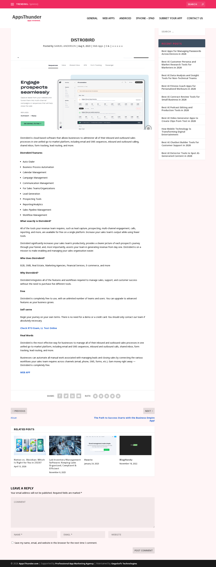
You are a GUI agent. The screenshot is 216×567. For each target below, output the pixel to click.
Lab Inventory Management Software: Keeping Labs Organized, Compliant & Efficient (65, 464)
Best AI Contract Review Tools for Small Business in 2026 (181, 98)
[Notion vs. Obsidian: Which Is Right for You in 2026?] (30, 445)
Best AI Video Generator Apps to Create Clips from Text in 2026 (180, 119)
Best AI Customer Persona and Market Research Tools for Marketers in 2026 (179, 64)
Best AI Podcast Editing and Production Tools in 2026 (177, 109)
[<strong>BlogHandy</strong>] (136, 445)
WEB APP (25, 372)
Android (125, 18)
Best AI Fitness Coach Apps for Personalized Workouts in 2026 (179, 87)
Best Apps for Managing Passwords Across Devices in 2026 (181, 52)
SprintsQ (33, 4)
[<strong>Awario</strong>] (100, 445)
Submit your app (170, 18)
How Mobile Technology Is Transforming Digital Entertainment (176, 131)
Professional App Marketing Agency (74, 563)
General (92, 18)
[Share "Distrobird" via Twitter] (66, 396)
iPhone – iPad (145, 18)
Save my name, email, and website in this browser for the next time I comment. (56, 542)
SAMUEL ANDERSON (65, 45)
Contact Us (195, 18)
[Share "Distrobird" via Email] (79, 396)
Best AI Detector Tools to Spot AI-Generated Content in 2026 (181, 154)
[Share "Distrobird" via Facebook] (60, 396)
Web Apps (108, 18)
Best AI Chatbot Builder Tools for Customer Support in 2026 (180, 144)
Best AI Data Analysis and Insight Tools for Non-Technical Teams (180, 77)
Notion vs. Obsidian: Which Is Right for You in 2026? (29, 461)
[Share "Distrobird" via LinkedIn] (72, 396)
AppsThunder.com (28, 563)
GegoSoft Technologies (124, 563)
